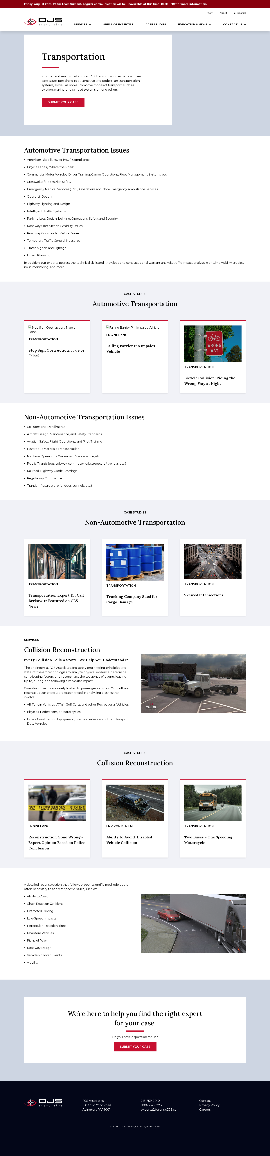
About (223, 13)
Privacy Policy (209, 1105)
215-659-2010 (150, 1101)
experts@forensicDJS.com (160, 1109)
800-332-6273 (151, 1105)
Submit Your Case (63, 102)
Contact (205, 1101)
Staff (210, 13)
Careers (204, 1109)
